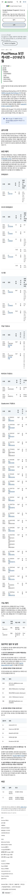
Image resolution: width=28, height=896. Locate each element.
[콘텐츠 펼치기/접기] (11, 66)
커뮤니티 (11, 884)
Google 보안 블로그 (5, 849)
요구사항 (3, 823)
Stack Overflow (5, 876)
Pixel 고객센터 (4, 866)
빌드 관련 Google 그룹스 (7, 854)
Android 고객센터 (5, 863)
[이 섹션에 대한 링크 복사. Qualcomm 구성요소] (16, 404)
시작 (14, 25)
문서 (7, 49)
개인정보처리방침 (6, 887)
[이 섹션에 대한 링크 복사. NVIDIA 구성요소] (13, 374)
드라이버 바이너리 (5, 833)
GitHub (3, 835)
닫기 (14, 20)
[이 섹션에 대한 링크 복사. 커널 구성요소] (11, 326)
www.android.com (5, 871)
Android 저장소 (5, 820)
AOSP (2, 49)
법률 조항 (17, 884)
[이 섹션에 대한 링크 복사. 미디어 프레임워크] (14, 207)
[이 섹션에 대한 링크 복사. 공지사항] (9, 130)
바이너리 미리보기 (5, 828)
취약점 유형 (4, 159)
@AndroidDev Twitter (6, 844)
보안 (11, 49)
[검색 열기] (17, 2)
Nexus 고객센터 (5, 868)
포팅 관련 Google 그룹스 (7, 857)
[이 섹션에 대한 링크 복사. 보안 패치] (10, 152)
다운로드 (3, 825)
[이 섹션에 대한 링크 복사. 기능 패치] (10, 603)
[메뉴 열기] (2, 2)
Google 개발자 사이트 (11, 120)
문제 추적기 (4, 878)
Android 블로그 (5, 847)
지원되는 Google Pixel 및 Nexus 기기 (11, 93)
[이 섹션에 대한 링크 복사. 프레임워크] (9, 175)
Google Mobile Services (7, 873)
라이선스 (23, 884)
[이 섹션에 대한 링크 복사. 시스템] (6, 273)
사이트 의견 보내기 (16, 887)
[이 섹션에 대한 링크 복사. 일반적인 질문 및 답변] (19, 644)
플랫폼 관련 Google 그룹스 (7, 852)
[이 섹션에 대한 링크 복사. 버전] (6, 782)
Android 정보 (4, 884)
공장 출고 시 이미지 (5, 830)
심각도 (10, 159)
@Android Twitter (5, 842)
